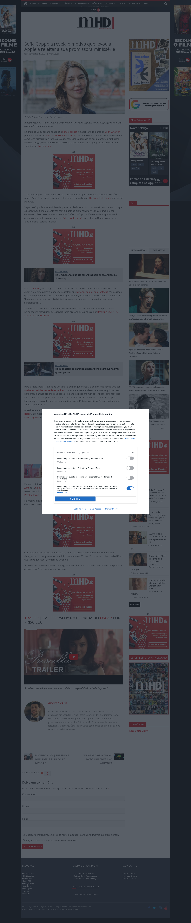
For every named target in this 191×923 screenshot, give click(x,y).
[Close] (144, 414)
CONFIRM (75, 499)
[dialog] (95, 461)
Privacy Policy (111, 509)
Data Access (95, 509)
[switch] (130, 458)
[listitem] (95, 452)
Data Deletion (80, 509)
